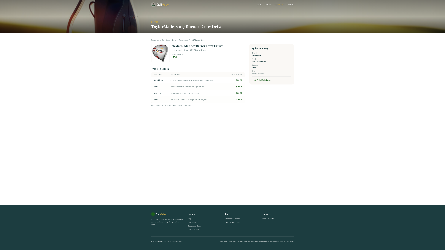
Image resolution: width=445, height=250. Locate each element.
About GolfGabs (268, 219)
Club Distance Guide (232, 222)
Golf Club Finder (194, 230)
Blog (259, 5)
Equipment (279, 5)
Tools (268, 5)
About (291, 5)
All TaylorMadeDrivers (263, 80)
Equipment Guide (194, 226)
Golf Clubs (166, 40)
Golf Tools (192, 222)
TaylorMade (183, 40)
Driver (174, 40)
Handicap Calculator (232, 219)
